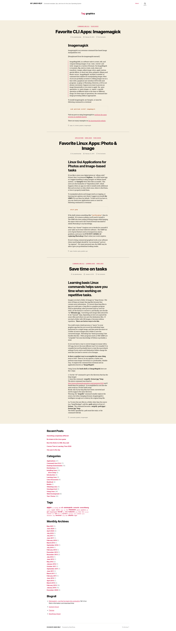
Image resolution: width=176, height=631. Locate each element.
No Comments (102, 37)
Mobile (49, 484)
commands (73, 417)
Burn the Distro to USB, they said (58, 443)
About (137, 3)
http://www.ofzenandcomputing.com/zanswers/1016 (86, 383)
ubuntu (70, 515)
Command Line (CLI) (83, 26)
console (77, 125)
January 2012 (51, 564)
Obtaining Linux (52, 487)
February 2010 (52, 585)
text (66, 515)
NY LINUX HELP (36, 3)
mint (56, 513)
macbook (49, 513)
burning (56, 507)
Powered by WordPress (68, 627)
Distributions (51, 468)
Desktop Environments (54, 466)
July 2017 (50, 536)
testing (63, 515)
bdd (53, 507)
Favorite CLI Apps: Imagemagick (88, 31)
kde (66, 512)
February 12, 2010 (89, 153)
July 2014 (50, 547)
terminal (58, 515)
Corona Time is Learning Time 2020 (59, 446)
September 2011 (52, 569)
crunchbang (84, 507)
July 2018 (50, 533)
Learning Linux (90, 263)
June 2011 (50, 571)
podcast (79, 513)
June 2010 (50, 578)
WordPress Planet (55, 614)
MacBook (50, 482)
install (60, 512)
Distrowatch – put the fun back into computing (64, 601)
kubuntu (71, 512)
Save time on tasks (88, 268)
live (83, 512)
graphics (81, 125)
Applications (79, 138)
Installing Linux (52, 470)
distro (58, 510)
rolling (54, 515)
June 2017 (50, 538)
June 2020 (50, 528)
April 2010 (50, 580)
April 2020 (50, 531)
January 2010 (51, 588)
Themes (51, 610)
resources (49, 515)
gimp (79, 251)
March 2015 (51, 543)
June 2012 (50, 559)
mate (53, 513)
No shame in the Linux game (56, 439)
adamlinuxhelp (77, 37)
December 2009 (52, 590)
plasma (75, 513)
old (60, 513)
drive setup (52, 472)
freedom (75, 251)
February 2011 (52, 576)
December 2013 (52, 552)
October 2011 (51, 566)
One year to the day (53, 450)
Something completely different (58, 436)
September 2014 (52, 545)
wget (75, 515)
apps (71, 125)
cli (73, 125)
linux (79, 512)
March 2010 (51, 583)
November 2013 (52, 554)
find (67, 509)
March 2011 (51, 573)
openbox (65, 513)
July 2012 (50, 557)
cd (59, 507)
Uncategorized (52, 489)
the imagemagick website (97, 121)
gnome (78, 509)
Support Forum (54, 607)
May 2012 (50, 562)
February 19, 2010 (89, 37)
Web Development (53, 494)
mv (59, 513)
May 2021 (50, 526)
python (83, 513)
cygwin (53, 510)
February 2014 (52, 550)
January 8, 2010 (90, 274)
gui (87, 251)
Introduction (51, 475)
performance (70, 513)
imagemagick (87, 125)
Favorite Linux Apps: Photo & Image (88, 146)
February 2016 (52, 540)
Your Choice (94, 26)
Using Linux (88, 138)
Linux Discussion (52, 479)
